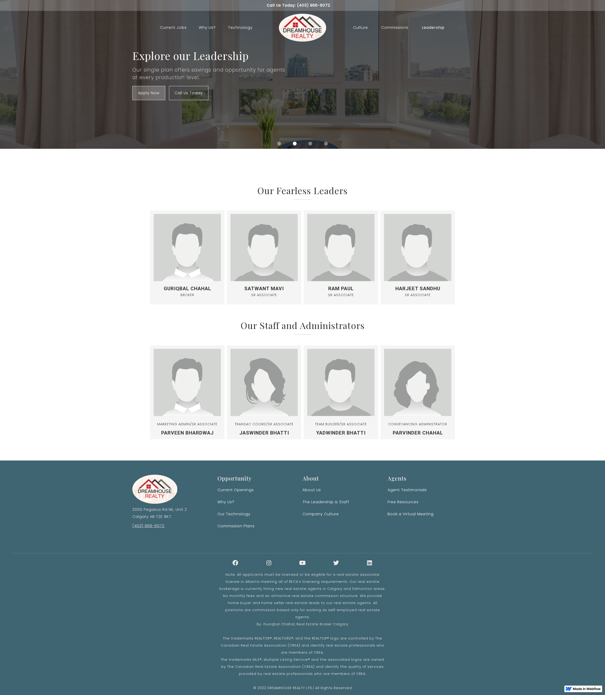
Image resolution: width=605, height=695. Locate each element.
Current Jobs (173, 27)
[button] (279, 143)
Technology (240, 27)
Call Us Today (189, 93)
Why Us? (207, 27)
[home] (302, 28)
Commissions (394, 27)
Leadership (433, 27)
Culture (360, 27)
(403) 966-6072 (148, 526)
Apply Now (149, 93)
